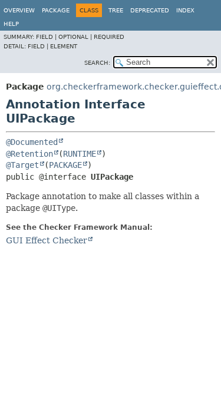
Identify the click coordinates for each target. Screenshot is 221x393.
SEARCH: (97, 63)
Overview (19, 10)
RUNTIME (79, 153)
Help (11, 24)
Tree (115, 10)
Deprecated (149, 10)
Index (185, 10)
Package (56, 10)
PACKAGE (65, 165)
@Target (22, 165)
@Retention (29, 153)
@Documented (32, 142)
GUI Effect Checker (46, 240)
